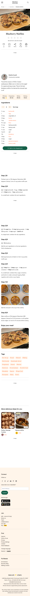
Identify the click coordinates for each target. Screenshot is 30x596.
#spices (12, 371)
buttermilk (11, 111)
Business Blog (4, 563)
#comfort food (24, 368)
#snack (12, 358)
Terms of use (4, 538)
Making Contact (5, 565)
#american (5, 368)
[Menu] (2, 2)
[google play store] (15, 504)
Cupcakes (11, 7)
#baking (25, 358)
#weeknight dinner (16, 361)
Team (2, 520)
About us (3, 518)
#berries (19, 364)
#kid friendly (5, 361)
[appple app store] (15, 501)
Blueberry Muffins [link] (19, 7)
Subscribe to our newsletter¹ (8, 484)
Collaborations (5, 522)
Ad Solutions (4, 561)
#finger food (19, 371)
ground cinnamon (13, 141)
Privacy (3, 540)
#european (5, 374)
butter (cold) (12, 143)
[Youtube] (11, 481)
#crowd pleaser (14, 368)
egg (10, 113)
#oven (17, 374)
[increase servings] (10, 107)
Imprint (3, 536)
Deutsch (3, 551)
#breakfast (5, 371)
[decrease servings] (3, 107)
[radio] (8, 38)
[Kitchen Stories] (15, 2)
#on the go (5, 358)
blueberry (11, 134)
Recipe (2, 7)
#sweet (13, 364)
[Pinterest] (13, 481)
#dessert (18, 358)
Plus (3, 525)
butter (10, 118)
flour (10, 123)
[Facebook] (2, 481)
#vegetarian (5, 364)
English (9, 551)
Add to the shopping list (15, 148)
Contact (3, 543)
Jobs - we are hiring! (6, 516)
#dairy (11, 374)
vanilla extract (12, 120)
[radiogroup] (15, 38)
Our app (3, 523)
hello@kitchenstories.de (15, 582)
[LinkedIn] (16, 481)
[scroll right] (28, 419)
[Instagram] (5, 481)
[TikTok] (8, 481)
